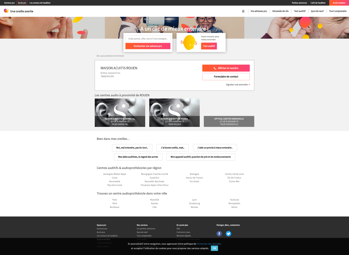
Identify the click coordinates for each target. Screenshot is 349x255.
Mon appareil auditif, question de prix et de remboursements (201, 156)
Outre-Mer (234, 181)
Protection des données (209, 243)
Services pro (9, 3)
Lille (154, 207)
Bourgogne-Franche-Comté (154, 174)
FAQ (178, 228)
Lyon (194, 199)
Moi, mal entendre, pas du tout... (132, 147)
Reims (234, 207)
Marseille (154, 199)
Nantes (154, 203)
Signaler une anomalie (237, 84)
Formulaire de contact (226, 76)
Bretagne (194, 174)
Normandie (114, 181)
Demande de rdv (280, 11)
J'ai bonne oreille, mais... (173, 147)
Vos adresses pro (259, 11)
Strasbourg (194, 203)
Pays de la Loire (114, 185)
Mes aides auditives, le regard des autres (138, 156)
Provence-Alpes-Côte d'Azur (155, 185)
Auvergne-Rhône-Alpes (114, 174)
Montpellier (234, 203)
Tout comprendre (338, 11)
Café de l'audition (318, 3)
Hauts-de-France (194, 177)
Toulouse (234, 199)
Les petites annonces (146, 228)
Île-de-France (234, 177)
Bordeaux (114, 207)
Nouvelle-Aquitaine (154, 181)
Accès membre (339, 3)
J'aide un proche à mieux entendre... (215, 147)
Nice (114, 203)
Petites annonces (299, 3)
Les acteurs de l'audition (40, 3)
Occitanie (194, 181)
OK (214, 248)
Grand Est (154, 177)
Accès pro (22, 3)
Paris (114, 199)
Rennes (194, 207)
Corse (114, 177)
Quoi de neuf (317, 11)
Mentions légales (184, 235)
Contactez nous (183, 232)
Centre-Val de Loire (234, 174)
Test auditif (300, 11)
